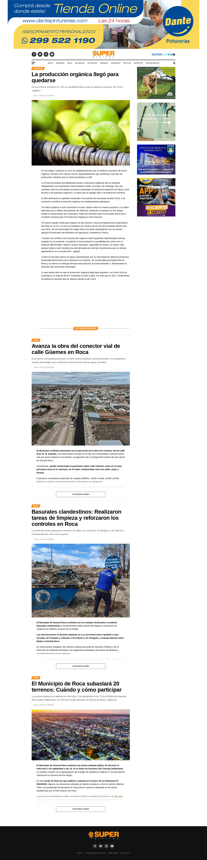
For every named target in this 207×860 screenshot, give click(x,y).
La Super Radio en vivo (95, 853)
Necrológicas (152, 63)
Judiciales (115, 63)
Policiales (92, 63)
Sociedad (60, 63)
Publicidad (113, 853)
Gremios (104, 63)
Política (127, 63)
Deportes (138, 63)
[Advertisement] (85, 306)
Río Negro (80, 63)
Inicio (50, 63)
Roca (69, 63)
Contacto (125, 853)
